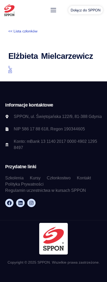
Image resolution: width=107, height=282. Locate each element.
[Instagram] (31, 203)
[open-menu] (53, 10)
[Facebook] (9, 203)
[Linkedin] (20, 203)
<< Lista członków (22, 31)
